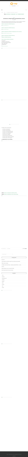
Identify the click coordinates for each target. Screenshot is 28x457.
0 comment (9, 248)
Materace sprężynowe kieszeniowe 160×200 (14, 18)
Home (2, 12)
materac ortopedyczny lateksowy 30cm (10, 192)
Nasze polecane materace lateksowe (7, 39)
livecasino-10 (3, 259)
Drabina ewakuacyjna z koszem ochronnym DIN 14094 (8, 268)
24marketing (20, 454)
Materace (14, 17)
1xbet (2, 275)
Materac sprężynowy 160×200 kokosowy (8, 27)
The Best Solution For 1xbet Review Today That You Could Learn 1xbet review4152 (11, 261)
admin (15, 19)
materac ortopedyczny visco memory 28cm (11, 194)
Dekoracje (3, 276)
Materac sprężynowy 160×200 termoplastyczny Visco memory (12, 31)
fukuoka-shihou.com (4, 278)
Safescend (3, 266)
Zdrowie (3, 287)
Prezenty (3, 284)
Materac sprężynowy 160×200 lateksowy (8, 35)
